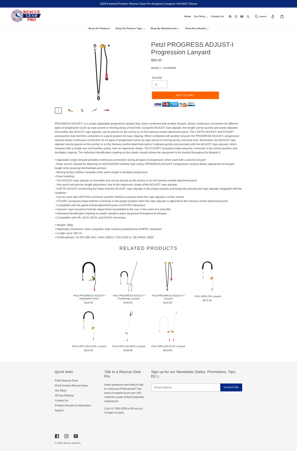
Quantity (157, 77)
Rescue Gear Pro (72, 443)
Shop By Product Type (129, 28)
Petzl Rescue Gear (66, 380)
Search (59, 410)
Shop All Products (99, 28)
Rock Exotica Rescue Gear (71, 385)
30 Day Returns (64, 395)
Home (187, 16)
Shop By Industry (195, 28)
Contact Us (217, 16)
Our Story (199, 16)
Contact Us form (114, 412)
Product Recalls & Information (73, 405)
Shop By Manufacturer (163, 28)
